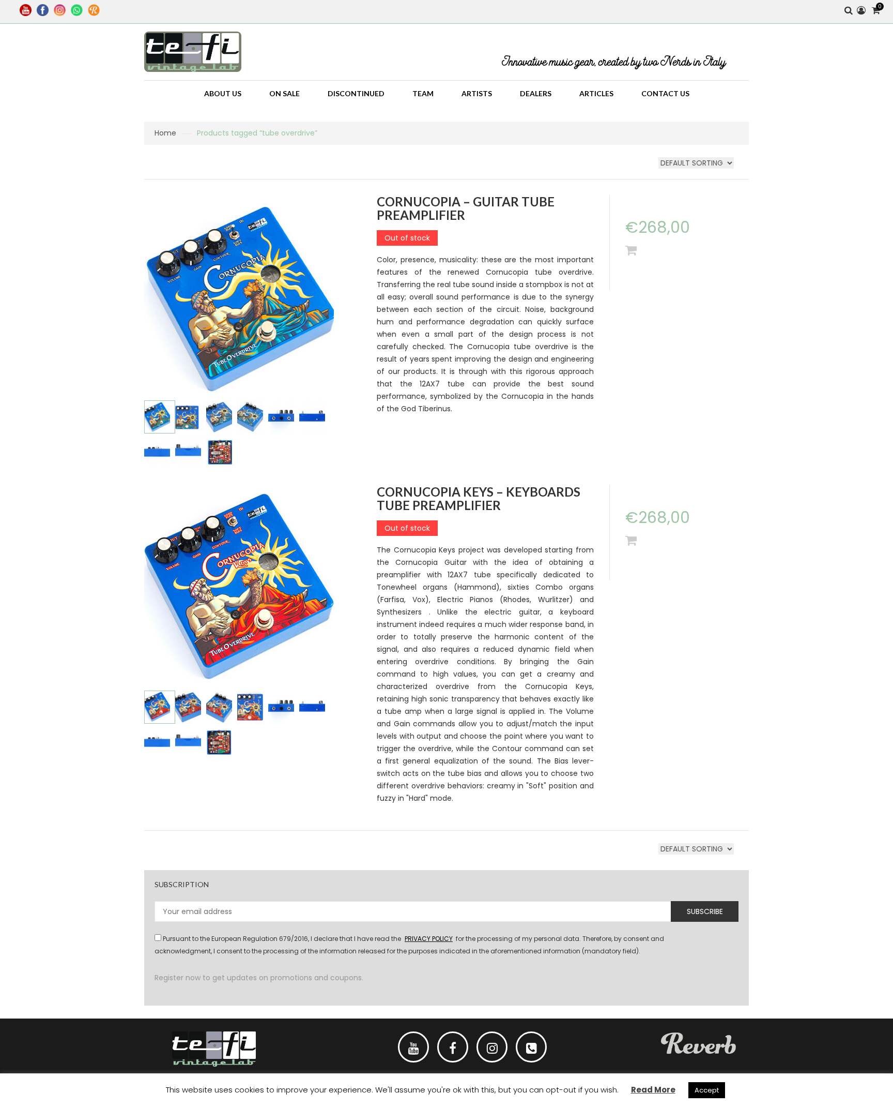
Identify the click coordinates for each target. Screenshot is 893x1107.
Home (165, 133)
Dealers (535, 93)
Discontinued (356, 93)
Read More (653, 1089)
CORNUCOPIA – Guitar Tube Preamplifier (466, 208)
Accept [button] (707, 1090)
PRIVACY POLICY (429, 938)
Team (423, 93)
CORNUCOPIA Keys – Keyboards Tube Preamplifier (478, 498)
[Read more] (631, 250)
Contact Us (665, 93)
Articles (596, 93)
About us (222, 93)
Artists (476, 93)
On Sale (284, 93)
